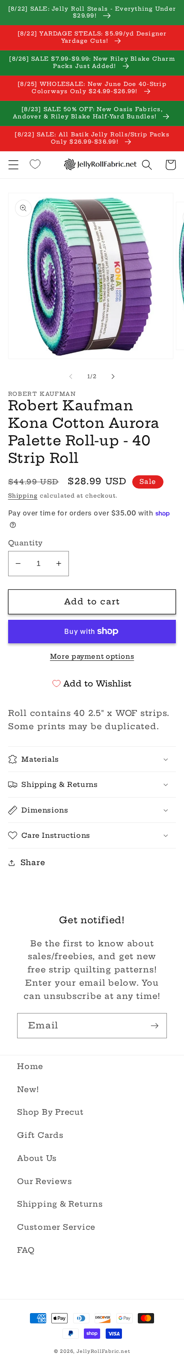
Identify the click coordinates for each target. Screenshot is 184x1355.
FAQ (25, 1250)
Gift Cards (40, 1135)
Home (30, 1066)
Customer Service (56, 1227)
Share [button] (33, 862)
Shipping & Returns (60, 1204)
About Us (37, 1158)
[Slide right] (113, 376)
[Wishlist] (35, 164)
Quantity (25, 543)
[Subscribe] (154, 1025)
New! (28, 1089)
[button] (13, 165)
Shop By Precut (50, 1112)
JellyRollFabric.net (103, 1351)
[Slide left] (71, 376)
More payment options (92, 656)
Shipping (23, 495)
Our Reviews (44, 1181)
